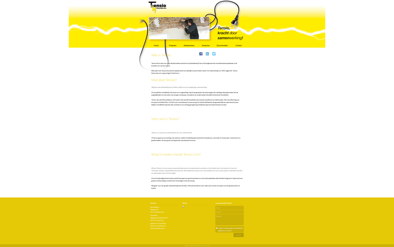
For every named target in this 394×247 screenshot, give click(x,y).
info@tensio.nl (160, 228)
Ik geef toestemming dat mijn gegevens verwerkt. (230, 229)
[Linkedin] (207, 54)
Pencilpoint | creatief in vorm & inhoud (201, 245)
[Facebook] (200, 54)
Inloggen (186, 245)
